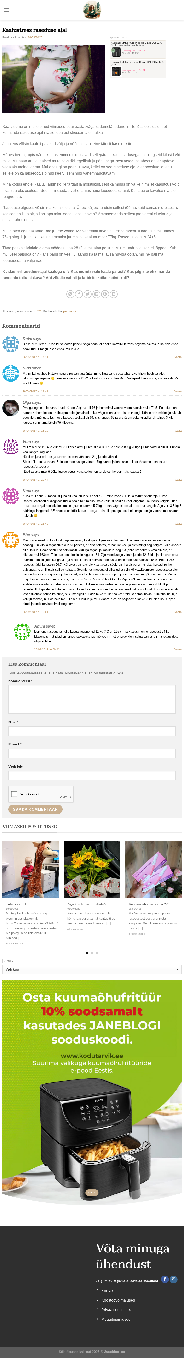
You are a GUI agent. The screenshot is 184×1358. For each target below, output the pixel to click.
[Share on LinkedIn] (114, 294)
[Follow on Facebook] (165, 1280)
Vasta (178, 357)
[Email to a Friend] (96, 294)
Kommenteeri (20, 681)
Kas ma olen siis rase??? (149, 904)
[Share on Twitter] (88, 294)
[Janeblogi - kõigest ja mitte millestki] (92, 10)
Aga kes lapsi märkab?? (86, 904)
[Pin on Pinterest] (105, 294)
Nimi (13, 722)
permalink (70, 311)
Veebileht (15, 766)
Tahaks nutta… (18, 904)
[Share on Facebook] (79, 294)
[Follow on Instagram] (174, 1280)
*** (39, 311)
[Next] (174, 888)
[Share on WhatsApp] (70, 294)
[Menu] (6, 10)
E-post (14, 744)
